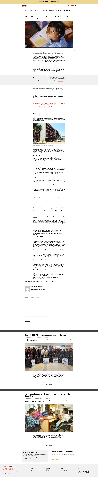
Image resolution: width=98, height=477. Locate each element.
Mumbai (26, 8)
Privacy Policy (63, 469)
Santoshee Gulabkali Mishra (31, 15)
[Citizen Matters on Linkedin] (8, 474)
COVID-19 (42, 281)
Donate (73, 5)
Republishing (62, 471)
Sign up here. (42, 465)
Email (26, 311)
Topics (59, 5)
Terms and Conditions (64, 470)
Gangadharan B (28, 337)
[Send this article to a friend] (74, 50)
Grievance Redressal (63, 472)
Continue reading (49, 384)
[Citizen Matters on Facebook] (5, 474)
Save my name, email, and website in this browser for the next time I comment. (35, 318)
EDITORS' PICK (46, 281)
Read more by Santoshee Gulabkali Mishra (38, 289)
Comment (26, 299)
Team (31, 470)
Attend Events (47, 470)
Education (51, 15)
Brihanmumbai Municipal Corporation (33, 281)
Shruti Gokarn (28, 398)
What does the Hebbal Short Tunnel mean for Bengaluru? (49, 2)
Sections (63, 5)
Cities (55, 5)
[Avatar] (27, 289)
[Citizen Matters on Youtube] (10, 474)
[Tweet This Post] (74, 52)
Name (26, 307)
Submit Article (68, 5)
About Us (32, 469)
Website (26, 314)
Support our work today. (34, 458)
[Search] (75, 5)
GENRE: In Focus (52, 281)
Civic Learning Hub (48, 471)
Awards (32, 471)
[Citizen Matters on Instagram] (3, 474)
